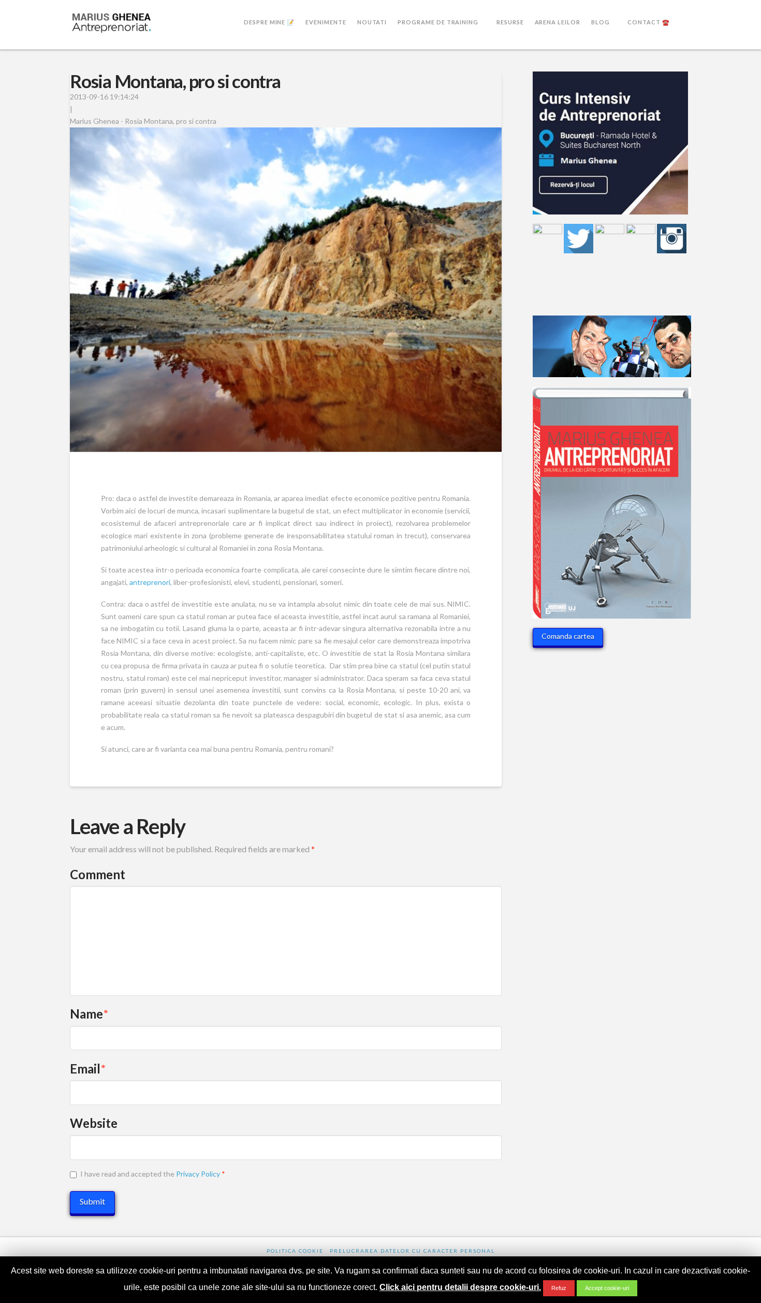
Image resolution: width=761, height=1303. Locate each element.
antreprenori (149, 582)
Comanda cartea (568, 636)
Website (94, 1122)
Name (89, 1013)
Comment (97, 874)
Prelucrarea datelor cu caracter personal (412, 1251)
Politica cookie (295, 1251)
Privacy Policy (198, 1173)
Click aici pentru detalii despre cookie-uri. (460, 1287)
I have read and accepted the (152, 1173)
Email (88, 1068)
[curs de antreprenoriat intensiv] (610, 146)
